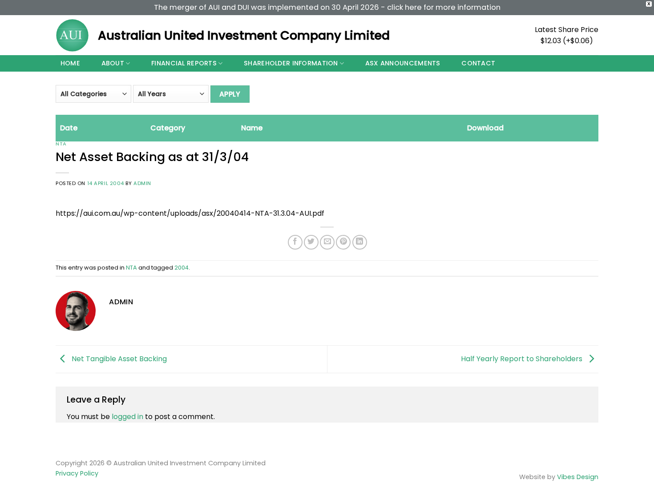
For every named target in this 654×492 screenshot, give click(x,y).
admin (142, 183)
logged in (127, 416)
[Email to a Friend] (327, 242)
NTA (61, 143)
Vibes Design (577, 476)
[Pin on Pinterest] (343, 242)
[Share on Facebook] (295, 242)
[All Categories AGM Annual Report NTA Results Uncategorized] (93, 97)
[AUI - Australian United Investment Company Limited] (72, 35)
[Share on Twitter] (311, 242)
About (112, 63)
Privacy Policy (77, 473)
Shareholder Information (291, 63)
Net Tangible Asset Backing (118, 359)
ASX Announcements (402, 63)
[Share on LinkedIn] (359, 242)
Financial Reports (184, 63)
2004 (181, 267)
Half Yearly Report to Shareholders (522, 359)
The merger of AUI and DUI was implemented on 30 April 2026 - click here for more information (327, 7)
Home (70, 63)
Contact (478, 63)
